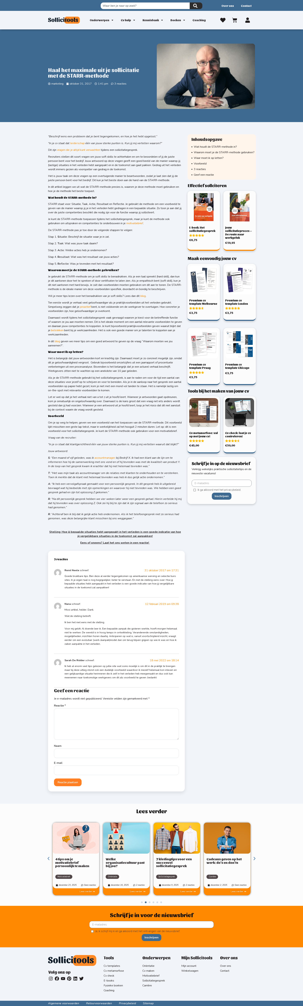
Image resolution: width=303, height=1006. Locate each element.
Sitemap (148, 1003)
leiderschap (77, 143)
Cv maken (148, 971)
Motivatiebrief (64, 876)
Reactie (60, 705)
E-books (109, 981)
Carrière (212, 876)
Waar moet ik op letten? (209, 158)
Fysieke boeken (113, 985)
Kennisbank (151, 20)
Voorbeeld (200, 164)
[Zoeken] (196, 5)
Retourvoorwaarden (99, 1003)
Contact (246, 5)
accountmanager (105, 458)
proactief (85, 307)
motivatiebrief (134, 223)
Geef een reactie (204, 175)
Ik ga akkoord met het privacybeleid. (219, 490)
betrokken (57, 330)
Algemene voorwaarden (63, 1003)
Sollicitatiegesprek (166, 876)
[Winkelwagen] (235, 19)
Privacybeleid (127, 1003)
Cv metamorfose (114, 971)
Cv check (109, 976)
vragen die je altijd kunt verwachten (78, 150)
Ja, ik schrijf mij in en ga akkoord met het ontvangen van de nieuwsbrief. (137, 931)
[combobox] (145, 5)
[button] (48, 858)
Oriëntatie (112, 876)
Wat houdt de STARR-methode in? (215, 147)
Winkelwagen (189, 971)
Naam (58, 746)
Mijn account (188, 966)
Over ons (227, 5)
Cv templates (112, 966)
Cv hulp (126, 20)
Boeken (175, 20)
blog (143, 296)
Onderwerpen (99, 20)
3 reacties (200, 169)
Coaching (199, 20)
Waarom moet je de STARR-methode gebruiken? (224, 152)
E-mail (58, 763)
